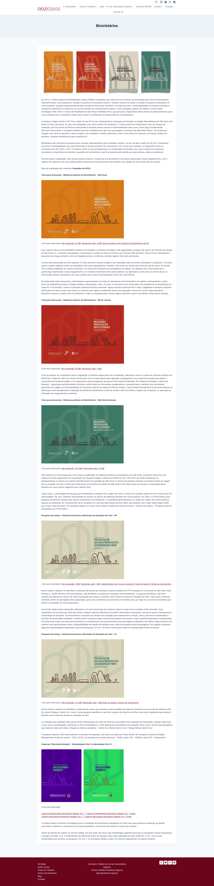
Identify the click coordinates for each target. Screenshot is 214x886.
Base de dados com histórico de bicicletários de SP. (125, 243)
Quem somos (44, 867)
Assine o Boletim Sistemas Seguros (107, 870)
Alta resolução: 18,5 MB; (72, 468)
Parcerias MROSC (144, 6)
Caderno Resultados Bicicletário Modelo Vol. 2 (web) (108, 816)
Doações (169, 6)
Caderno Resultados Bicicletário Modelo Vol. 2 (62, 816)
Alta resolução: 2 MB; (70, 584)
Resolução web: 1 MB (90, 584)
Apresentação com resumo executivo (117, 584)
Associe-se (118, 12)
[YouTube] (166, 2)
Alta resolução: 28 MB (71, 369)
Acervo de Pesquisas (47, 873)
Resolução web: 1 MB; (93, 703)
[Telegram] (170, 2)
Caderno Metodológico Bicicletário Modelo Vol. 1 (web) (110, 813)
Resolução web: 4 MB (91, 243)
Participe (42, 864)
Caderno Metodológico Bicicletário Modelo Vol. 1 (63, 813)
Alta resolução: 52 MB (71, 243)
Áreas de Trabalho (46, 870)
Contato (41, 879)
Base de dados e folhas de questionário (153, 584)
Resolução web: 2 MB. (92, 369)
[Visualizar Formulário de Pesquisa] (156, 2)
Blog (102, 6)
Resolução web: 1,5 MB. (94, 468)
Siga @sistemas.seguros (107, 873)
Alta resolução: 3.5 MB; (71, 703)
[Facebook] (174, 2)
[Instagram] (161, 2)
